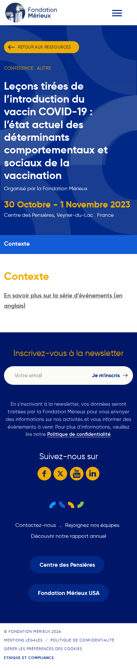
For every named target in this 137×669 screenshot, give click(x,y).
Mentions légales (23, 640)
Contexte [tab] (17, 243)
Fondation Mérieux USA (68, 593)
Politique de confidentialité (79, 434)
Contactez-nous (35, 525)
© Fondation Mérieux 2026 (32, 631)
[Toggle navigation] (117, 13)
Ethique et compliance (29, 657)
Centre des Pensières (67, 564)
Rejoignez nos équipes (92, 525)
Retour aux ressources (44, 46)
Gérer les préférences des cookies (43, 648)
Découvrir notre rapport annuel (68, 536)
